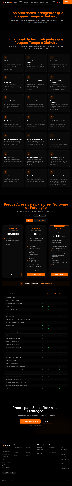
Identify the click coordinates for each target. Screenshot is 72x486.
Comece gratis (12, 274)
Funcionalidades (34, 2)
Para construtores (65, 456)
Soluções (26, 2)
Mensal (29, 220)
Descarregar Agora (36, 274)
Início (15, 2)
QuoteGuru (16, 455)
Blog (47, 2)
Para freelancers (65, 459)
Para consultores (65, 468)
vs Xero (51, 450)
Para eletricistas (64, 451)
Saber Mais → (48, 283)
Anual (40, 220)
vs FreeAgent (52, 447)
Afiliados (28, 455)
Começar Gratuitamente (30, 421)
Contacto (47, 421)
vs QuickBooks (52, 452)
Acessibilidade (40, 456)
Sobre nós (20, 2)
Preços (42, 2)
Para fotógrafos (64, 466)
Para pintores (64, 454)
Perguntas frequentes (52, 2)
